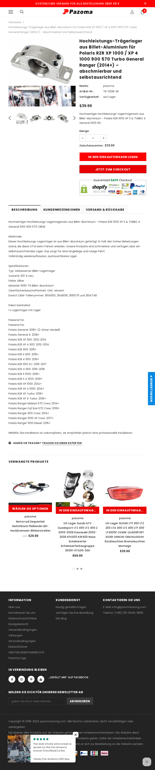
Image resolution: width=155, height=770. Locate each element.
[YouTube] (40, 679)
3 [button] (81, 569)
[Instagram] (21, 679)
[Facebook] (12, 679)
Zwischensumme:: (91, 145)
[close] (145, 3)
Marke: (83, 86)
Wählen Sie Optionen (30, 509)
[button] (75, 735)
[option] (42, 72)
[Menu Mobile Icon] (11, 12)
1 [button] (74, 569)
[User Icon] (132, 12)
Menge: (84, 131)
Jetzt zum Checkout (113, 169)
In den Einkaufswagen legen (79, 510)
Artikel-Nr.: (86, 91)
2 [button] (77, 569)
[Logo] (77, 11)
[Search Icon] (22, 12)
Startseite (15, 22)
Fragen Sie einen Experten (62, 443)
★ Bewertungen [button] (151, 388)
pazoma (108, 86)
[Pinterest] (31, 679)
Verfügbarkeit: (89, 97)
